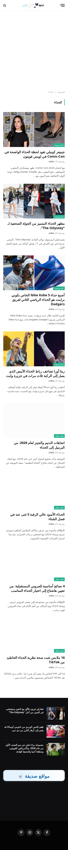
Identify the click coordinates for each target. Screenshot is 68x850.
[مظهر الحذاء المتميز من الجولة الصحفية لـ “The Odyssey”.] (34, 201)
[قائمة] (62, 5)
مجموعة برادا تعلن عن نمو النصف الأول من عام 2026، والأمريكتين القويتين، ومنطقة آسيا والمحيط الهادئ (24, 748)
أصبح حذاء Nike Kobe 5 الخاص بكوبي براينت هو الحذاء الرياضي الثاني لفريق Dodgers (38, 299)
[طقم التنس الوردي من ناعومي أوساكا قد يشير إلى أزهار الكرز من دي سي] (56, 731)
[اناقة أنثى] (34, 5)
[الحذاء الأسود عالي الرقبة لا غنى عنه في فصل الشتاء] (34, 492)
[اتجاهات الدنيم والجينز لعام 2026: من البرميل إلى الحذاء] (34, 420)
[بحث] (5, 5)
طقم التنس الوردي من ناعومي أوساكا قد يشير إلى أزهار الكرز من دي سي (24, 728)
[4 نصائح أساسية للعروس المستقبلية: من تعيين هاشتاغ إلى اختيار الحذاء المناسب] (34, 563)
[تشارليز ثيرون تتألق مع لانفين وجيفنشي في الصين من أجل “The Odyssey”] (56, 713)
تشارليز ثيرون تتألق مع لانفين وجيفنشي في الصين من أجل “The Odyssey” (25, 710)
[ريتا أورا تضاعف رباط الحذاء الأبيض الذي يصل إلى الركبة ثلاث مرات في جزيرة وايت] (34, 348)
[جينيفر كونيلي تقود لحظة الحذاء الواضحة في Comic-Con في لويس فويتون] (34, 129)
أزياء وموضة (58, 145)
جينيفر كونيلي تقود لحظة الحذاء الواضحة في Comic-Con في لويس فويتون (34, 154)
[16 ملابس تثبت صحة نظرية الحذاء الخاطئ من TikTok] (34, 635)
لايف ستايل (59, 436)
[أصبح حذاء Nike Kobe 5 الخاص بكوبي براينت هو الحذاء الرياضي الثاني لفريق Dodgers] (34, 272)
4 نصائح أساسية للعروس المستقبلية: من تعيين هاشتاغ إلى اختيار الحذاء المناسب (37, 588)
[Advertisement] (34, 51)
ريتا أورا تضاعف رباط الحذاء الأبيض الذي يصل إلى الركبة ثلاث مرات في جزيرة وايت (35, 373)
